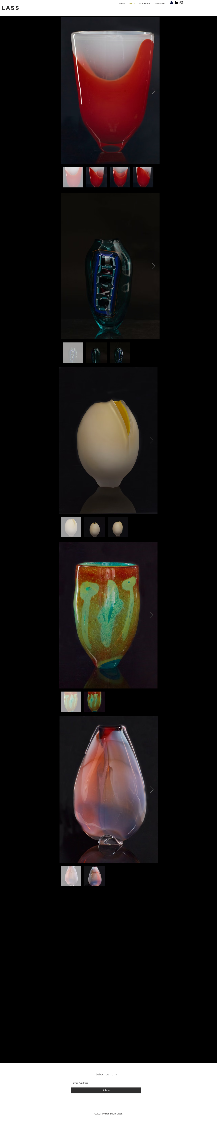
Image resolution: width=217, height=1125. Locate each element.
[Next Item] (154, 90)
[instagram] (202, 2)
